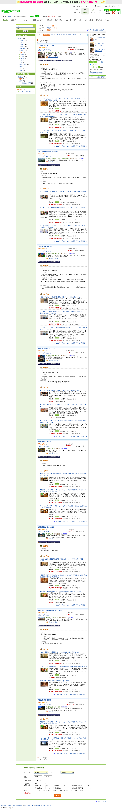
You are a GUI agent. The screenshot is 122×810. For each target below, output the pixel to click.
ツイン (60, 790)
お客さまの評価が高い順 (74, 34)
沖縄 (20, 70)
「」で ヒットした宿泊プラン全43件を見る (71, 146)
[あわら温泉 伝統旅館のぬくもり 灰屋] (69, 617)
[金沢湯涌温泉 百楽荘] (63, 449)
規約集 (43, 805)
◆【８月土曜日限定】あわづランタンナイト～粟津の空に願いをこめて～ (63, 390)
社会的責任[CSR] (29, 805)
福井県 (22, 58)
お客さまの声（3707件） (44, 251)
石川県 (22, 56)
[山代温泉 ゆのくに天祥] (71, 253)
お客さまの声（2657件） (44, 704)
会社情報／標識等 (6, 805)
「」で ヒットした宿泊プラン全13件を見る (71, 521)
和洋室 (81, 790)
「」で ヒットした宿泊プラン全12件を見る (71, 343)
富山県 (22, 54)
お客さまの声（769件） (44, 446)
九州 (20, 68)
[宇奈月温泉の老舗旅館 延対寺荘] (80, 158)
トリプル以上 (68, 790)
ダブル (54, 790)
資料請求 (49, 805)
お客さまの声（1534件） (44, 156)
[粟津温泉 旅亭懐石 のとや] (71, 355)
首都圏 (21, 46)
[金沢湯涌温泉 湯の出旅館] (63, 534)
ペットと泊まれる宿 (25, 83)
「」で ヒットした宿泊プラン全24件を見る (71, 605)
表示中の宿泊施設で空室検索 (96, 30)
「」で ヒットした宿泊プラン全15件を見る (71, 241)
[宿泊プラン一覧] (43, 60)
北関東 (21, 44)
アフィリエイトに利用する (98, 77)
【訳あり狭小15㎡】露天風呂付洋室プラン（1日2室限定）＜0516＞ (61, 297)
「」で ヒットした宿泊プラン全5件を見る (71, 694)
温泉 (20, 81)
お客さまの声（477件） (44, 531)
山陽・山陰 (22, 64)
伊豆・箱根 (22, 48)
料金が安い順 (54, 34)
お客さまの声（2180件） (44, 50)
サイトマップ (89, 6)
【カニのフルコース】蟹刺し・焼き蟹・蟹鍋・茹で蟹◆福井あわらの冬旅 (63, 666)
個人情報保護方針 (18, 805)
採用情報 (37, 805)
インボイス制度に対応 (25, 91)
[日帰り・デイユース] (54, 60)
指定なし (49, 28)
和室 (76, 790)
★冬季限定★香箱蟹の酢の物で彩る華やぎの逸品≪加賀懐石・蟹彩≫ (60, 591)
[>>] (88, 35)
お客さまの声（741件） (44, 615)
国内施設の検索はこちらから (97, 73)
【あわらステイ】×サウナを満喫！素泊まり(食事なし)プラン (61, 652)
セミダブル (47, 790)
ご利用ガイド (80, 6)
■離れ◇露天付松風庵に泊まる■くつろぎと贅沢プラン (56, 681)
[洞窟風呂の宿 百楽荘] (63, 707)
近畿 (20, 62)
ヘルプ (73, 6)
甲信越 (21, 50)
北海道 (21, 40)
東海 (20, 60)
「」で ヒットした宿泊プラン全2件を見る (71, 753)
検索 (57, 795)
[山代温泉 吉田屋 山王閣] (71, 52)
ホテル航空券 (98, 67)
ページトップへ (102, 801)
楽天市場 (107, 6)
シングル (38, 790)
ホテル (95, 64)
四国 (20, 66)
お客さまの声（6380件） (44, 353)
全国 (48, 26)
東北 (20, 42)
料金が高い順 (63, 34)
